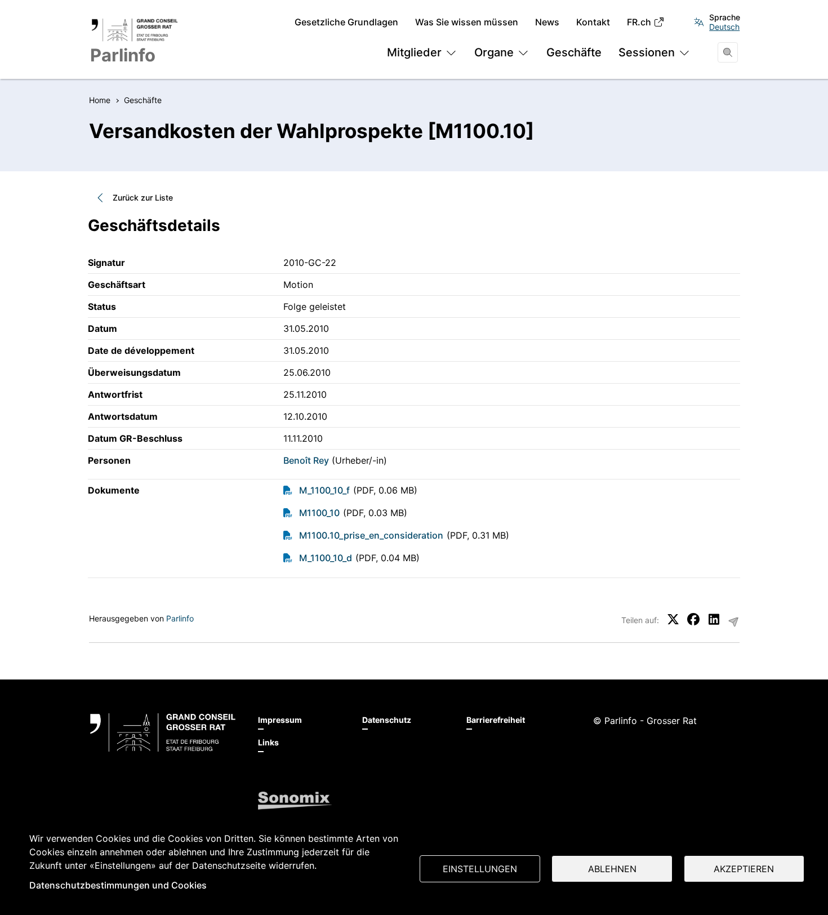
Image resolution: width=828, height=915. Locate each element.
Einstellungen (480, 868)
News (547, 22)
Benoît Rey (306, 460)
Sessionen (646, 52)
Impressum (280, 720)
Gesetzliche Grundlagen (346, 22)
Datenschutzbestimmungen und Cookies (118, 885)
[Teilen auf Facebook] (693, 619)
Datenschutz (386, 720)
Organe (494, 52)
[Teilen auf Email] (733, 622)
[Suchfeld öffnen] (728, 52)
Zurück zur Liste (143, 197)
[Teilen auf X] (673, 619)
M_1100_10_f (324, 490)
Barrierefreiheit (495, 720)
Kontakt (593, 22)
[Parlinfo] (162, 732)
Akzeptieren (744, 868)
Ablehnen (612, 868)
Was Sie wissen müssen (466, 22)
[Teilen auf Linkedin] (713, 619)
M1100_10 (319, 512)
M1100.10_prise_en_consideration (371, 535)
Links (268, 742)
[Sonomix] (295, 800)
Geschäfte (574, 52)
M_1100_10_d (325, 557)
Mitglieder (414, 52)
